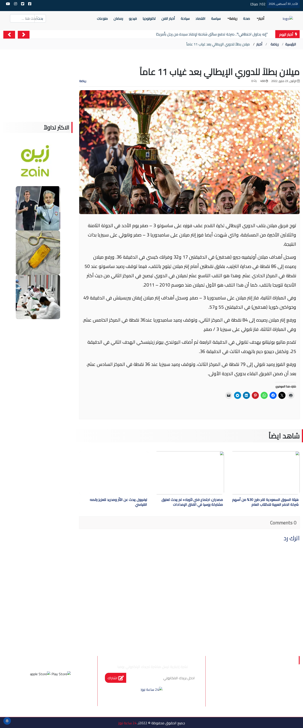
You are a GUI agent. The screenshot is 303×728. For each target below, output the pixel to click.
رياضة (275, 44)
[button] (24, 35)
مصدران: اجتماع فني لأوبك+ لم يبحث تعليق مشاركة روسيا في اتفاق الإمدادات (192, 502)
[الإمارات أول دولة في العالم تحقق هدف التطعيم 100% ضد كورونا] (38, 296)
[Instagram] (44, 690)
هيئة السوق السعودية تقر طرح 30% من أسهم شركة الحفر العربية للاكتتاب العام (265, 502)
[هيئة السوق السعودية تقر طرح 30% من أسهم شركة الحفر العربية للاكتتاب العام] (261, 472)
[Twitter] (56, 690)
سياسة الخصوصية (238, 680)
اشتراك (113, 678)
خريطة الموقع (243, 690)
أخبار (259, 44)
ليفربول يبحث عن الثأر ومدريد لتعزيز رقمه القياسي (118, 502)
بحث (40, 18)
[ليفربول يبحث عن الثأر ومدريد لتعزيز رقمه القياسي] (113, 472)
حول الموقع (274, 680)
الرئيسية (290, 44)
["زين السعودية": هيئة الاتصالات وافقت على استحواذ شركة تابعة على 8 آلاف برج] (38, 163)
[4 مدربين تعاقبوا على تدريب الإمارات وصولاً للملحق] (38, 208)
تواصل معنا (274, 690)
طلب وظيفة (274, 699)
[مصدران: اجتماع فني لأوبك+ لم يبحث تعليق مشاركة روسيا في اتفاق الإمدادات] (185, 472)
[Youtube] (32, 690)
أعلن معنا (247, 699)
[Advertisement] (38, 94)
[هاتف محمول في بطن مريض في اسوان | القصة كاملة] (38, 252)
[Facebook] (68, 690)
